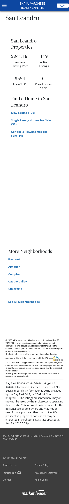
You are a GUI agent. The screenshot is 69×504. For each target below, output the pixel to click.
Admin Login (41, 479)
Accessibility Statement (46, 473)
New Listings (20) (23, 112)
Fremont (14, 259)
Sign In (63, 5)
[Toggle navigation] (4, 5)
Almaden (14, 266)
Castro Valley (17, 281)
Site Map (7, 479)
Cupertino (15, 289)
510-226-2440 (10, 439)
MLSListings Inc (20, 340)
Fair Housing (9, 472)
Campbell (14, 274)
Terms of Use (10, 465)
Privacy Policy (42, 465)
